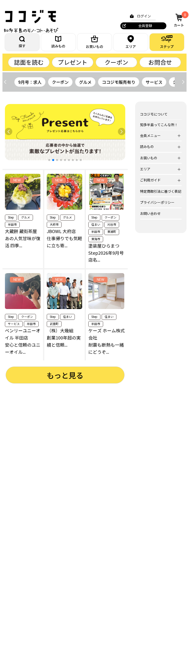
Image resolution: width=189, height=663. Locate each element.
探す (22, 45)
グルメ (85, 82)
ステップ (167, 46)
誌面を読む (29, 62)
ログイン (144, 16)
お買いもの (94, 46)
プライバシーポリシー (157, 202)
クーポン (116, 62)
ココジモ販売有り (118, 82)
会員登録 (145, 25)
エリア (131, 46)
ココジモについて (154, 114)
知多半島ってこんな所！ (159, 124)
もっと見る (65, 375)
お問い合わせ (150, 213)
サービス (154, 82)
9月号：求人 (30, 82)
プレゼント (72, 62)
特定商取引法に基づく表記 (160, 191)
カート (180, 20)
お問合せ (160, 62)
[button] (183, 81)
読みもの (58, 46)
